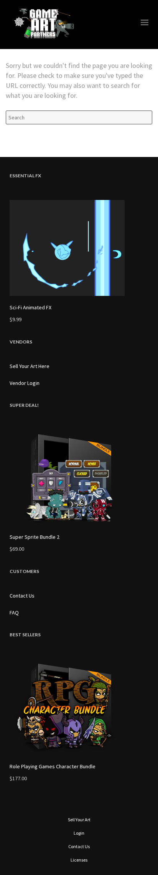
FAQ (14, 612)
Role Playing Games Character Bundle (52, 766)
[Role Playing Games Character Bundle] (79, 707)
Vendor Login (25, 383)
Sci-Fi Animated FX (30, 307)
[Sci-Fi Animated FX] (79, 248)
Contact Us (22, 595)
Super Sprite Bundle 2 (34, 536)
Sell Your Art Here (29, 366)
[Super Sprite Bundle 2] (79, 477)
